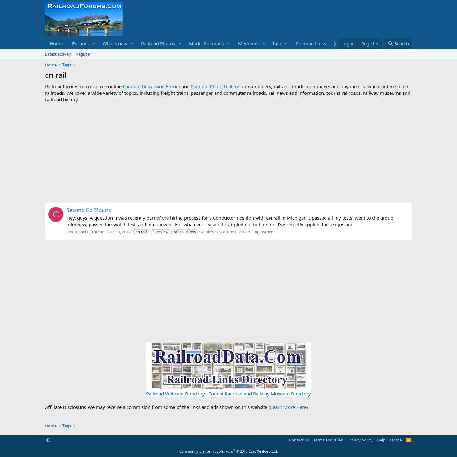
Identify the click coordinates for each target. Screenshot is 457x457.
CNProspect (78, 232)
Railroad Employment (255, 232)
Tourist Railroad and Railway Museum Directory (260, 394)
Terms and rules (328, 440)
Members (248, 43)
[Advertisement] (228, 152)
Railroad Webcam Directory (175, 394)
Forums (80, 43)
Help (381, 440)
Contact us (299, 440)
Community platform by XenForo (228, 451)
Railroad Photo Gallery (215, 86)
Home (56, 43)
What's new (115, 43)
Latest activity (58, 54)
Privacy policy (359, 440)
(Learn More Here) (288, 407)
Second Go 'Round (89, 209)
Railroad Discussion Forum (151, 86)
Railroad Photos (158, 43)
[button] (93, 43)
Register (83, 54)
